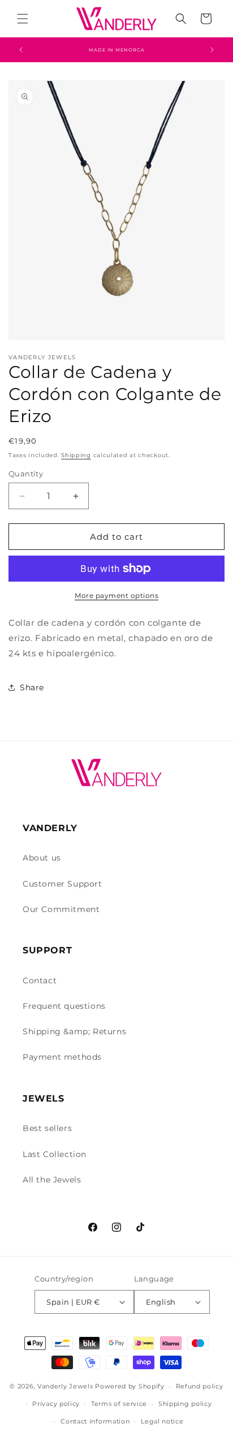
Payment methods (62, 1057)
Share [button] (32, 687)
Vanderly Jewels (65, 1386)
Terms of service (119, 1404)
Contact (40, 980)
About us (42, 858)
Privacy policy (56, 1404)
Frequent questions (64, 1006)
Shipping (76, 455)
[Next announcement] (212, 49)
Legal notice (162, 1421)
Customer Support (62, 884)
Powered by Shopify (130, 1386)
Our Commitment (61, 909)
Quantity (25, 473)
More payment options (116, 595)
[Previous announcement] (20, 49)
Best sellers (47, 1128)
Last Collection (55, 1154)
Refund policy (199, 1386)
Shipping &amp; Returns (74, 1031)
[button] (22, 18)
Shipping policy (185, 1404)
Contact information (95, 1421)
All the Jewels (52, 1180)
